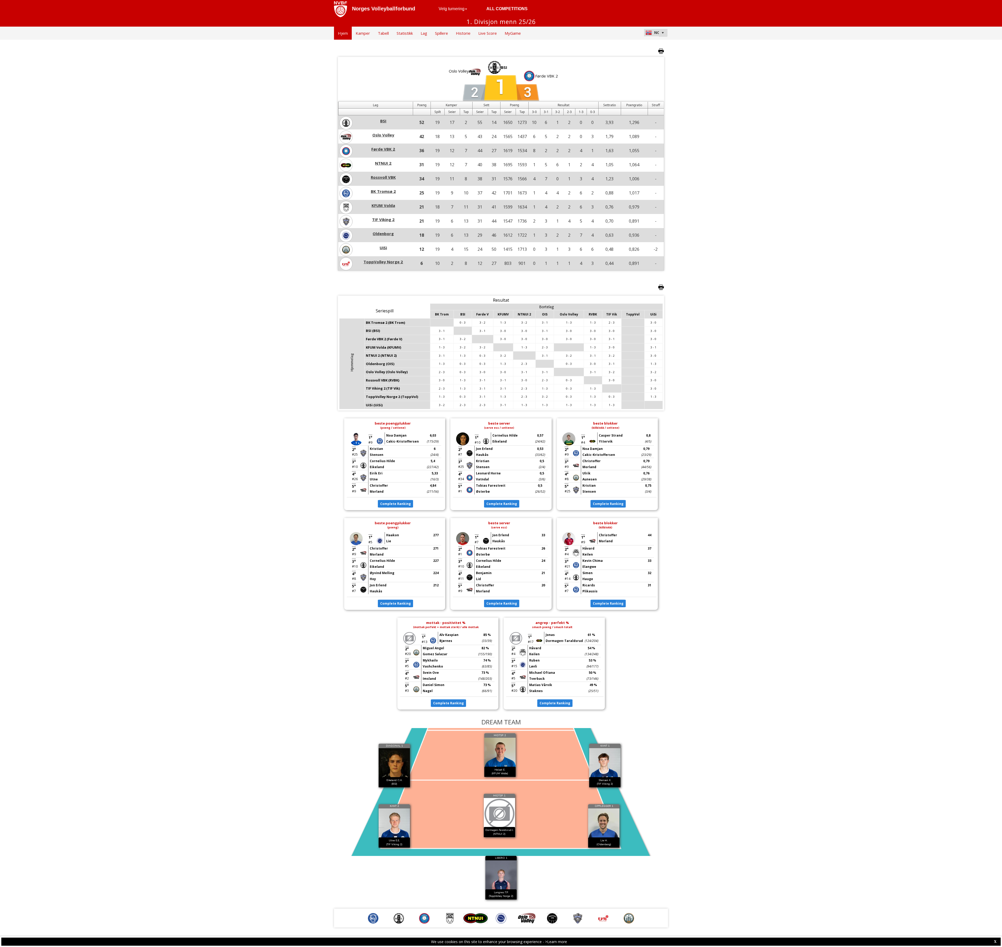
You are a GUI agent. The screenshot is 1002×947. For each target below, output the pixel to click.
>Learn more (556, 941)
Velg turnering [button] (451, 9)
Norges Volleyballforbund (383, 8)
